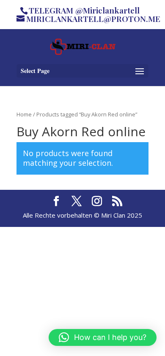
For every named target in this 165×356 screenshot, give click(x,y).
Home (24, 114)
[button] (103, 337)
